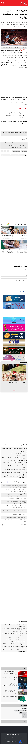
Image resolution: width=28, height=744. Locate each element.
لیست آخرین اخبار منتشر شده (6, 445)
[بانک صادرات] (14, 320)
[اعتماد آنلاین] (23, 3)
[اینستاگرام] (17, 734)
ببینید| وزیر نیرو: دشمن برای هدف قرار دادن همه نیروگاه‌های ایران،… (15, 469)
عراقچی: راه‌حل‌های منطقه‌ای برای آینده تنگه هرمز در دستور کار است (14, 476)
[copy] (26, 155)
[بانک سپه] (14, 335)
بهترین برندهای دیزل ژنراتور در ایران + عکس (9, 697)
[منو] (3, 3)
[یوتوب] (12, 734)
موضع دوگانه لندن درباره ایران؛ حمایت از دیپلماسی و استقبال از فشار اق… (14, 454)
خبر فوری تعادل (23, 712)
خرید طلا (24, 717)
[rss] (20, 734)
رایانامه (25, 275)
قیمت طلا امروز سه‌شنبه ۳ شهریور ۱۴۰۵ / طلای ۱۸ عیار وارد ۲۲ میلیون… (13, 647)
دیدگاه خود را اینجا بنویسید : (21, 280)
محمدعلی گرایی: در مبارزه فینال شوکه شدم (15, 113)
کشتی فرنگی (24, 151)
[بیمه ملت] (14, 305)
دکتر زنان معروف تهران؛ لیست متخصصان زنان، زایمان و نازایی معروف (10, 673)
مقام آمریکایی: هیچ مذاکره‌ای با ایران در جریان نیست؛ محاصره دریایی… (13, 449)
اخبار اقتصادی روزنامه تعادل (20, 710)
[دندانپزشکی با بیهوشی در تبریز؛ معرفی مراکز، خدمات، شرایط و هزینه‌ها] (22, 692)
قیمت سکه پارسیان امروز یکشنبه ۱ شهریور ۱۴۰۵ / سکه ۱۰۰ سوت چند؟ (13, 634)
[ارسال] (17, 47)
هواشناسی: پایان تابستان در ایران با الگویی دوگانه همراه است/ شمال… (13, 625)
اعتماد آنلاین (8, 738)
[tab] (14, 390)
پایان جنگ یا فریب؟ (21, 383)
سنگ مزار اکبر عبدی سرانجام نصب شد (17, 452)
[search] (1, 3)
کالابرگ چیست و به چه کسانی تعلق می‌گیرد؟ (9, 678)
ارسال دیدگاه (22, 292)
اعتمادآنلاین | (23, 50)
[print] (15, 47)
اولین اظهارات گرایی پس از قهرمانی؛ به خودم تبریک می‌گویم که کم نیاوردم (13, 117)
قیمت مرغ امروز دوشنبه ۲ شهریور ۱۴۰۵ (16, 632)
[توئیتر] (10, 734)
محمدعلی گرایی (16, 151)
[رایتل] (14, 327)
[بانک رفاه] (14, 357)
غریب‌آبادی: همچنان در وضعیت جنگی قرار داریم (15, 460)
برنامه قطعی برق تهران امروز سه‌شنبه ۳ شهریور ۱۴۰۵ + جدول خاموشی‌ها (13, 650)
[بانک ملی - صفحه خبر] (14, 298)
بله (13, 134)
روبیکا (18, 134)
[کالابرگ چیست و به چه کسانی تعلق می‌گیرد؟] (22, 680)
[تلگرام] (2, 151)
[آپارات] (7, 734)
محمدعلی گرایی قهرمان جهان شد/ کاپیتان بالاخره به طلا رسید (14, 143)
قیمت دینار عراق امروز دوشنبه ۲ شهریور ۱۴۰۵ (15, 639)
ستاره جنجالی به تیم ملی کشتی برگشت (18, 147)
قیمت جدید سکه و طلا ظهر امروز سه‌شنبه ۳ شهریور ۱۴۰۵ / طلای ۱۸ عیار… (13, 643)
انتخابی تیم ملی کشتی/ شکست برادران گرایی (17, 145)
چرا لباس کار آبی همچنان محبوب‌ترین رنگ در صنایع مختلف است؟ (9, 685)
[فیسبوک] (5, 151)
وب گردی (25, 669)
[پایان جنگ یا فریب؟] (14, 372)
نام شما (25, 270)
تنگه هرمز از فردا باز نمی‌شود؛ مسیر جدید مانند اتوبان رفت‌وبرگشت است (13, 457)
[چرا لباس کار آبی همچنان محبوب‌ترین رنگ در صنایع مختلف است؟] (22, 686)
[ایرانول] (14, 342)
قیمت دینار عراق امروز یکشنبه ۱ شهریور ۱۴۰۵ (15, 637)
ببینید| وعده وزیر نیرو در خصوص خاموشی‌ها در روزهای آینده (13, 466)
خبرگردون (24, 708)
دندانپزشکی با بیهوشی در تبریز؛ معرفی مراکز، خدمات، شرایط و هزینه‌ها (10, 691)
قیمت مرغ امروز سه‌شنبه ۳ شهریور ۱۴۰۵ (16, 641)
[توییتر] (8, 151)
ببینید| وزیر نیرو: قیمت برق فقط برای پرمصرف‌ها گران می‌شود (14, 463)
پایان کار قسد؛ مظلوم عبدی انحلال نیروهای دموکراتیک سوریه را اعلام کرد (13, 473)
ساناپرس (24, 714)
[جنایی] (14, 350)
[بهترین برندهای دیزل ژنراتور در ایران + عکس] (22, 699)
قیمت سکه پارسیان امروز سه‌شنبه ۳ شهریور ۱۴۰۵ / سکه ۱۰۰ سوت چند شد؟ (13, 629)
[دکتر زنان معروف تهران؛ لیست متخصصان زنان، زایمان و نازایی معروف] (22, 674)
